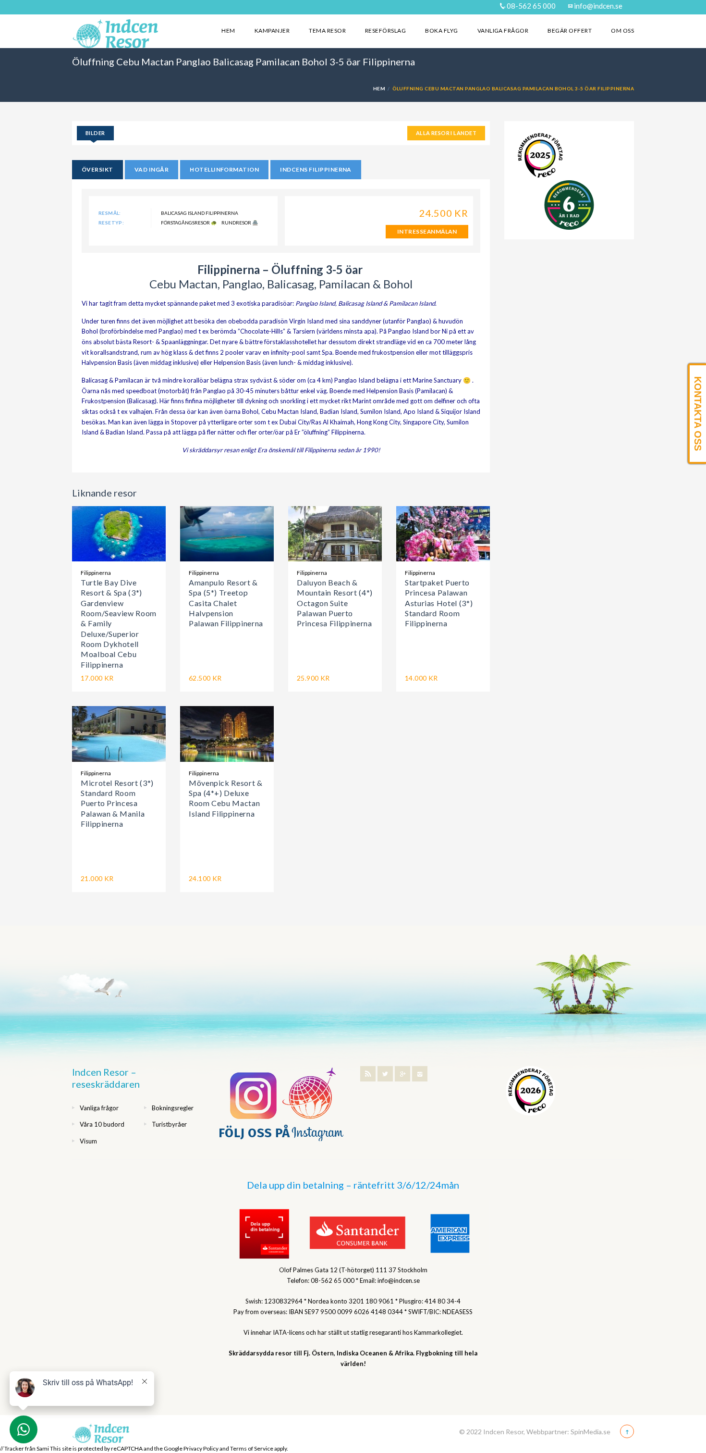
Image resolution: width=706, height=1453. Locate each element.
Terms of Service (251, 1448)
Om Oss (622, 30)
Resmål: (109, 213)
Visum (88, 1141)
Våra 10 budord (102, 1124)
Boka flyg (441, 30)
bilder (95, 133)
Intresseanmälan (427, 231)
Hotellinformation (224, 169)
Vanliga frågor (503, 30)
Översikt (97, 169)
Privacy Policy (201, 1448)
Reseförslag (385, 30)
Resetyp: (111, 222)
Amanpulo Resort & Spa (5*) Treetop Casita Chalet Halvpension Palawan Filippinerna (226, 603)
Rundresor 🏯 (239, 222)
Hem (228, 30)
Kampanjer (272, 30)
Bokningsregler (173, 1108)
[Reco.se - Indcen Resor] (540, 155)
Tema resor (327, 30)
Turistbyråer (169, 1124)
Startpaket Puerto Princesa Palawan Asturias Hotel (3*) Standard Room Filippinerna (439, 603)
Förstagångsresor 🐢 (189, 222)
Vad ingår (151, 169)
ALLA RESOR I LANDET (446, 133)
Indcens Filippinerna (316, 169)
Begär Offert (570, 30)
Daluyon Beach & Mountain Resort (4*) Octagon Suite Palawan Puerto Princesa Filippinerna (335, 603)
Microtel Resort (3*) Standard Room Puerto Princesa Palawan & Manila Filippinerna (117, 803)
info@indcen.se (597, 5)
